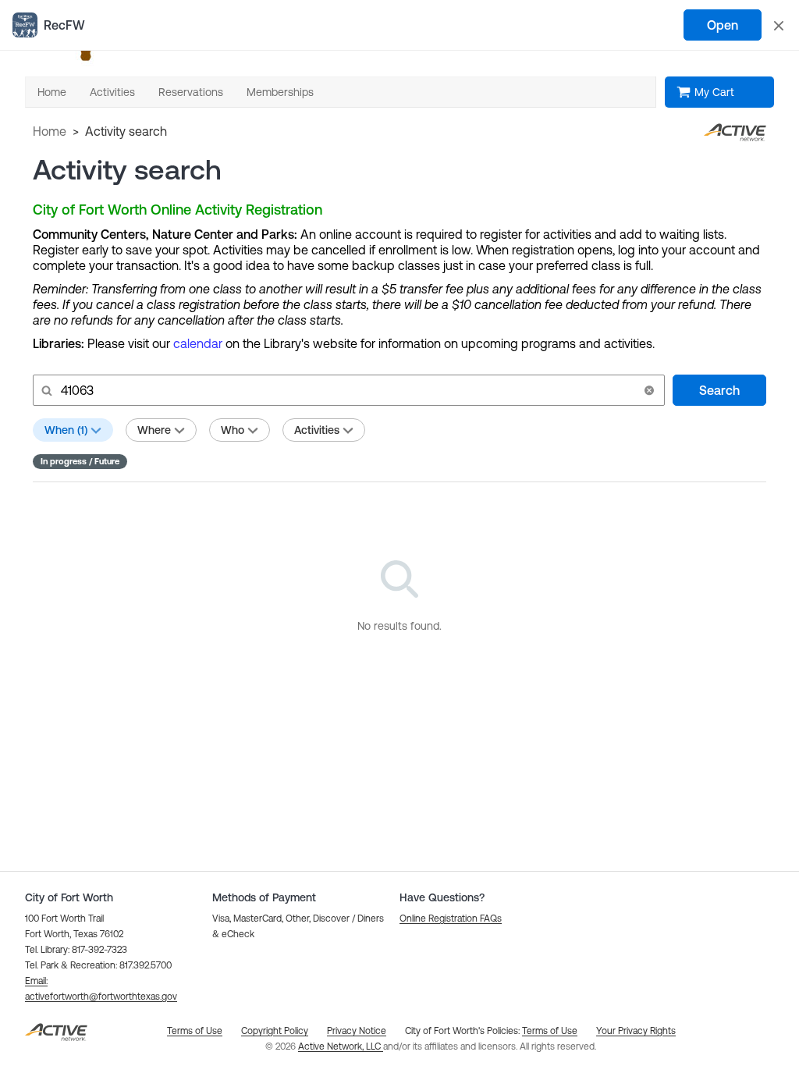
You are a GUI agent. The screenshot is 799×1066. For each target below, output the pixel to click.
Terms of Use (549, 1030)
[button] (649, 390)
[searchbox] (347, 390)
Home (49, 131)
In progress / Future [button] (80, 461)
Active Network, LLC (340, 1046)
